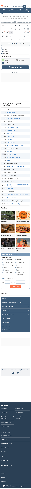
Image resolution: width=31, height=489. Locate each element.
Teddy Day (10, 133)
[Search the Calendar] (24, 6)
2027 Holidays (27, 10)
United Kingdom (18, 6)
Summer (19, 267)
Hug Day (9, 139)
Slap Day (9, 160)
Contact (3, 477)
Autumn (6, 270)
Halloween (20, 265)
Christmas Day (8, 260)
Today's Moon (6, 310)
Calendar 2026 (5, 408)
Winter (19, 270)
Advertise (3, 481)
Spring (6, 267)
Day (3, 282)
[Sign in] (28, 6)
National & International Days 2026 (7, 417)
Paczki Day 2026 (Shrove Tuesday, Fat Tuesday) (17, 185)
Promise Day (10, 136)
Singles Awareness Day (13, 157)
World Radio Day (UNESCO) (15, 145)
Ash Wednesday (11, 198)
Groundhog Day (11, 112)
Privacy (3, 473)
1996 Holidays (6, 299)
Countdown (4, 439)
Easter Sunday (8, 272)
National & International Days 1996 (12, 302)
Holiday (6, 60)
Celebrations (21, 60)
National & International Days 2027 (21, 417)
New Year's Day (8, 262)
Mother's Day (21, 260)
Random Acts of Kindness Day (15, 166)
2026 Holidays (11, 10)
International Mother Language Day (17, 195)
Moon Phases (7, 62)
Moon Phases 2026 (7, 306)
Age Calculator (6, 322)
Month (13, 282)
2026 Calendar (3, 10)
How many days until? (10, 254)
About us (3, 469)
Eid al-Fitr (10, 189)
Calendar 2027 (19, 408)
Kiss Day (9, 151)
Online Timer (6, 330)
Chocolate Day (11, 130)
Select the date (8, 279)
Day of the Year (6, 326)
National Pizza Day (12, 127)
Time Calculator (6, 318)
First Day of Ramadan (20, 273)
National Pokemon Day (13, 204)
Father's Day (20, 262)
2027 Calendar (19, 10)
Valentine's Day (11, 154)
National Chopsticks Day (14, 118)
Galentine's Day (11, 142)
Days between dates (8, 314)
